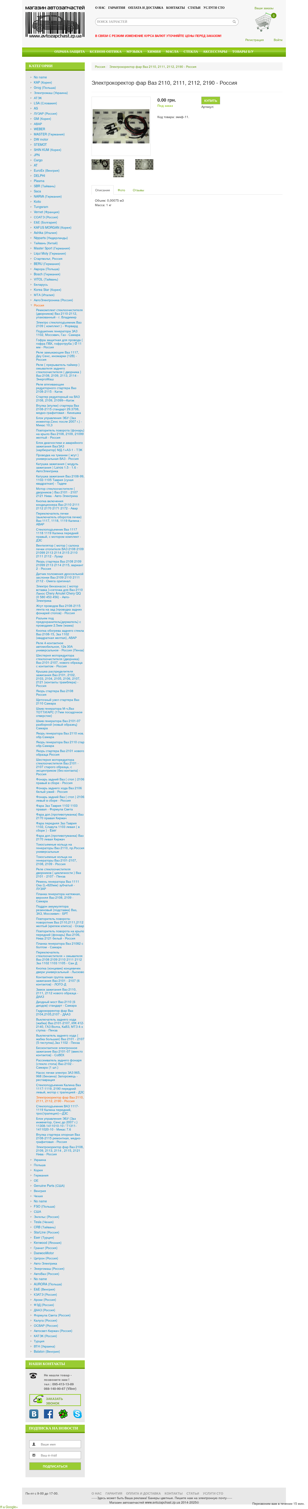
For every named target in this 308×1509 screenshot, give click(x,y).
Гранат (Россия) (45, 1248)
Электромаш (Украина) (51, 93)
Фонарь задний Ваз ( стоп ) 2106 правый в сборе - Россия (60, 781)
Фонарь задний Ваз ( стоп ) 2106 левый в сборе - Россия (60, 798)
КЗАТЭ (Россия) (45, 1294)
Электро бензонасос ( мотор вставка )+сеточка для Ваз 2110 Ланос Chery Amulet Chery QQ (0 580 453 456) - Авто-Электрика (59, 593)
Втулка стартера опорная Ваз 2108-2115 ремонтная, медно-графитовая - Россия (58, 1138)
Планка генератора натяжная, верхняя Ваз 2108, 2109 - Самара (58, 897)
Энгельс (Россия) (46, 1217)
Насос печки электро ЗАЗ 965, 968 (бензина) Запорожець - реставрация (58, 1076)
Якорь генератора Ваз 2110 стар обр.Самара (60, 744)
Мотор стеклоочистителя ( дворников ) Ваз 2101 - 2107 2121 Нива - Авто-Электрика (57, 492)
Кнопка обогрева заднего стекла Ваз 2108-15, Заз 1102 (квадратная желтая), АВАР (60, 634)
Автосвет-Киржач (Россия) (53, 1331)
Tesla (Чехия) (44, 1222)
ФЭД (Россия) (44, 1305)
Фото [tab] (121, 190)
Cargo (38, 160)
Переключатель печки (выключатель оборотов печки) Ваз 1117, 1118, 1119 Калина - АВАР (59, 518)
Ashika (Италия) (45, 232)
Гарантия (116, 7)
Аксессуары (215, 51)
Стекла (191, 51)
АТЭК (38, 98)
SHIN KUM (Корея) (47, 150)
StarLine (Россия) (46, 1232)
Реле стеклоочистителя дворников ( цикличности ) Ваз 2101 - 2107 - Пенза (58, 872)
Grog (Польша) (45, 87)
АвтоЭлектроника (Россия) (53, 300)
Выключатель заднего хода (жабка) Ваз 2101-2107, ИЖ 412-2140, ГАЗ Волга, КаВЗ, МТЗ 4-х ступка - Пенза (60, 1024)
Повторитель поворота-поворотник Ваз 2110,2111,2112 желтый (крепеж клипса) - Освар (60, 922)
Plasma (39, 181)
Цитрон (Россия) (46, 1258)
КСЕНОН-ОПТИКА (106, 51)
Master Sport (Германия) (52, 248)
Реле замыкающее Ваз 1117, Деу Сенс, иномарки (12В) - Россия (57, 355)
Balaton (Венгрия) (47, 1351)
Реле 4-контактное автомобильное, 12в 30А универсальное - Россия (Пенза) (60, 646)
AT (36, 165)
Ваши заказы (264, 8)
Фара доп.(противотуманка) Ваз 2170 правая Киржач (59, 816)
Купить (210, 100)
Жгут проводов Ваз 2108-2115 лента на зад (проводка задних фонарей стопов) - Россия (59, 609)
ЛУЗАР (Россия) (45, 113)
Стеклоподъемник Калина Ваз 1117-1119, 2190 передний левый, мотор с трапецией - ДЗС (60, 1088)
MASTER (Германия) (49, 134)
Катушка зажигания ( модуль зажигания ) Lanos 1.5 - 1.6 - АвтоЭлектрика (57, 467)
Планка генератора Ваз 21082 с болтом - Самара (59, 945)
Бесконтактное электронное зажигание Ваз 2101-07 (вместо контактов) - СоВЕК (59, 1051)
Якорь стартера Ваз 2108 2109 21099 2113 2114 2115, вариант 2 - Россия (59, 564)
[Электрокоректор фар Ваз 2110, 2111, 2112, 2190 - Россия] (121, 125)
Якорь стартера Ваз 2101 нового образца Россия (60, 752)
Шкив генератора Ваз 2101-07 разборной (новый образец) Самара (58, 724)
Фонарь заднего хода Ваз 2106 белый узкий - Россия (59, 789)
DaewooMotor (44, 1253)
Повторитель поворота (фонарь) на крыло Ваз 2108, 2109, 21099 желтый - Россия (60, 433)
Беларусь (41, 284)
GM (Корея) (42, 118)
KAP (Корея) (43, 82)
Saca (37, 191)
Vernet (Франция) (47, 212)
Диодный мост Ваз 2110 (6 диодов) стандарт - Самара (56, 1003)
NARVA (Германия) (48, 196)
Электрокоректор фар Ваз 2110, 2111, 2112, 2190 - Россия (60, 1099)
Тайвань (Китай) (46, 243)
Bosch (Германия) (47, 274)
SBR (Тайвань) (44, 186)
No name (40, 77)
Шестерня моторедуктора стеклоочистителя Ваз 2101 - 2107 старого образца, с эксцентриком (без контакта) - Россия (58, 766)
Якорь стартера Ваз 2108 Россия (54, 692)
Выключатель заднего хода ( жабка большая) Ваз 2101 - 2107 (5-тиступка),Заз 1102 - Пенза (60, 1038)
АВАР (38, 124)
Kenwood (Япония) (48, 1242)
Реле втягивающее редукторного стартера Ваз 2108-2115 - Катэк (56, 387)
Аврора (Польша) (47, 269)
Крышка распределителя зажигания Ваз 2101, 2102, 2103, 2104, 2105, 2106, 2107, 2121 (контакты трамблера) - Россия (58, 678)
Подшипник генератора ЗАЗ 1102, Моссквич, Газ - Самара (58, 333)
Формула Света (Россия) (52, 1315)
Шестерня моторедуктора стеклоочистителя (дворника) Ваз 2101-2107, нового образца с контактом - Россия (59, 660)
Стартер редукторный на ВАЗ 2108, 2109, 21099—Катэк (58, 398)
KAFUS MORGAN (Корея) (52, 227)
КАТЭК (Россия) (45, 1336)
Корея (38, 1170)
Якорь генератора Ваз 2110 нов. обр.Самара (60, 735)
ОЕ (36, 1180)
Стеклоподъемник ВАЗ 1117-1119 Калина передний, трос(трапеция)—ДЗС (57, 1109)
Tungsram (41, 207)
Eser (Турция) (44, 1237)
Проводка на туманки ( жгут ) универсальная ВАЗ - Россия (57, 456)
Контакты (175, 7)
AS (36, 108)
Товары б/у (243, 51)
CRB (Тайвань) (45, 1227)
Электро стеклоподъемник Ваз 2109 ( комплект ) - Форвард (58, 324)
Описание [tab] (102, 190)
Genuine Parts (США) (49, 1185)
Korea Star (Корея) (47, 289)
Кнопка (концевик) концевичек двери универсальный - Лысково (60, 970)
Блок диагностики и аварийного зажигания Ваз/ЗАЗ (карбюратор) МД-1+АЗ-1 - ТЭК (59, 446)
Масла (172, 51)
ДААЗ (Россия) (44, 1310)
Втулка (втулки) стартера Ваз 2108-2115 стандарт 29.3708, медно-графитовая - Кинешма (58, 409)
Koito (37, 201)
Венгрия (40, 1191)
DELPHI (39, 175)
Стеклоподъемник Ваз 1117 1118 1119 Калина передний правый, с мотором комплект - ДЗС (58, 534)
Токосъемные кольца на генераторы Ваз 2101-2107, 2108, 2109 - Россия (56, 860)
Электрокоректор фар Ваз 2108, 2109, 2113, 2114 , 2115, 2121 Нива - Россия (60, 1150)
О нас (100, 7)
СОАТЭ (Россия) (46, 217)
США (37, 1211)
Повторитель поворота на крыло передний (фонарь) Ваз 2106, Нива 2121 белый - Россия (60, 934)
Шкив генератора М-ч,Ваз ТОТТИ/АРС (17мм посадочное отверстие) (59, 712)
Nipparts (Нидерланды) (51, 238)
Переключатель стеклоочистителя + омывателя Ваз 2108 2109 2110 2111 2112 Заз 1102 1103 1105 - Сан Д (59, 957)
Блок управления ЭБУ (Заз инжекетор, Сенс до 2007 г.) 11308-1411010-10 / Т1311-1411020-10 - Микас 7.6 (57, 1123)
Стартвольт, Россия (48, 258)
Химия (154, 51)
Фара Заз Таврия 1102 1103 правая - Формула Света (57, 807)
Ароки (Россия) (45, 1299)
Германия (41, 1175)
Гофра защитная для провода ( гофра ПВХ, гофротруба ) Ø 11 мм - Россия (59, 343)
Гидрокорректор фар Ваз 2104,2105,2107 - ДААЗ (54, 1012)
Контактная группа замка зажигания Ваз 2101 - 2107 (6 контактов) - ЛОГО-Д (58, 980)
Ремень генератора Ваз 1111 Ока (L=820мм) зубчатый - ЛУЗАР (57, 885)
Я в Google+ (9, 1506)
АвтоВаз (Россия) (46, 1274)
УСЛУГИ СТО (214, 7)
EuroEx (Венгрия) (47, 170)
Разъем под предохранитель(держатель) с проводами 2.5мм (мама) (58, 621)
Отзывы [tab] (138, 190)
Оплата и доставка (145, 7)
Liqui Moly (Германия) (50, 253)
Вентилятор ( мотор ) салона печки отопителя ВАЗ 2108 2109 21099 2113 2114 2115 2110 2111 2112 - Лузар (60, 550)
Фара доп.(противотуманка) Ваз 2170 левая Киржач (59, 837)
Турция (39, 1341)
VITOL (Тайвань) (46, 279)
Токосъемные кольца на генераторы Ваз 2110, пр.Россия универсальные (60, 847)
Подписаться (55, 1466)
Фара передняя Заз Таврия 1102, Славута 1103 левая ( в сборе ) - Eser (58, 826)
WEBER (39, 129)
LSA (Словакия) (45, 103)
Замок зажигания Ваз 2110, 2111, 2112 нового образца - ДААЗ (57, 992)
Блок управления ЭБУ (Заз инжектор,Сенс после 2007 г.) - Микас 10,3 (59, 421)
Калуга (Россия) (45, 1320)
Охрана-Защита (69, 51)
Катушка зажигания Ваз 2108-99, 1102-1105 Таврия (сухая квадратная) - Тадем (60, 479)
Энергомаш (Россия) (49, 1268)
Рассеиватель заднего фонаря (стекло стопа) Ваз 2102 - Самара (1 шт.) (59, 1063)
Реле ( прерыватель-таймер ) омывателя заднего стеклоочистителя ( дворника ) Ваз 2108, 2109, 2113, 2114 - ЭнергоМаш (58, 371)
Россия (39, 305)
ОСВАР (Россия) (46, 1325)
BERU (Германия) (47, 264)
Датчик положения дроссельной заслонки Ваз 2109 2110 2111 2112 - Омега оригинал (59, 577)
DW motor (41, 139)
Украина (40, 1160)
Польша (40, 1165)
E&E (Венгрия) (44, 1289)
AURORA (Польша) (48, 1284)
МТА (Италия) (44, 295)
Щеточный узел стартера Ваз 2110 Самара (57, 701)
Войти (278, 39)
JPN (37, 155)
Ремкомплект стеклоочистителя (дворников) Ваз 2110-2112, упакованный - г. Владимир (59, 313)
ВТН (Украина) (44, 1346)
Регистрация (254, 39)
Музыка (134, 51)
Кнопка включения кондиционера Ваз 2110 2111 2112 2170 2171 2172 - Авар (58, 504)
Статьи (194, 7)
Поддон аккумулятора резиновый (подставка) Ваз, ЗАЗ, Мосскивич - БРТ (56, 909)
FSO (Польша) (44, 1206)
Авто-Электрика (45, 1263)
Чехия (38, 1196)
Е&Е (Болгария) (45, 222)
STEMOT (40, 144)
